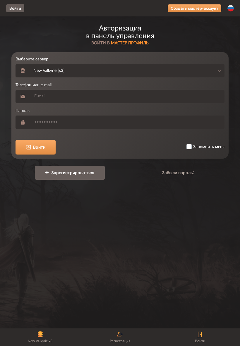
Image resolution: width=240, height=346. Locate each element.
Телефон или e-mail (34, 85)
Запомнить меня (208, 147)
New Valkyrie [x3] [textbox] (48, 71)
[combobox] (127, 70)
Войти (15, 8)
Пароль (23, 111)
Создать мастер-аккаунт (194, 8)
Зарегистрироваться (72, 172)
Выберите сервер (32, 59)
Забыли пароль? (178, 172)
